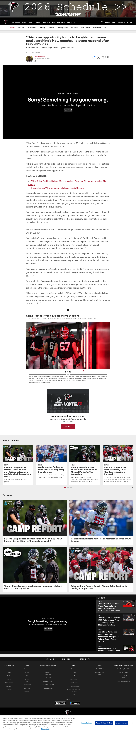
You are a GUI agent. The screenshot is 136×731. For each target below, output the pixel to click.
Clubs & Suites (74, 682)
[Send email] (102, 58)
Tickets (74, 672)
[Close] (132, 723)
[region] (68, 723)
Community (9, 686)
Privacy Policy (45, 729)
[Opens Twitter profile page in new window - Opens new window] (36, 61)
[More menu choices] (78, 22)
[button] (68, 110)
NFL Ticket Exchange (74, 686)
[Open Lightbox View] (68, 354)
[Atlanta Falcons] (68, 713)
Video (9, 672)
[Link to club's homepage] (5, 21)
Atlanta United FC (124, 672)
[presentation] (132, 488)
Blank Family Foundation (124, 669)
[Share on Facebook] (94, 58)
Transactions (27, 684)
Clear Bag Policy (47, 681)
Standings (27, 688)
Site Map (9, 689)
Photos (9, 676)
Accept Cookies (121, 723)
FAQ (74, 695)
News (9, 669)
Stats (27, 676)
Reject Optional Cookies (104, 723)
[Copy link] (107, 57)
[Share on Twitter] (98, 58)
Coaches (27, 691)
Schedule (27, 669)
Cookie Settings (86, 723)
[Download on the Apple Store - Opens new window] (60, 703)
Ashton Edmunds (40, 56)
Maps (47, 669)
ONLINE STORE (99, 669)
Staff (27, 695)
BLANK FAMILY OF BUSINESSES (123, 665)
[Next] (83, 371)
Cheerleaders (9, 682)
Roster (27, 672)
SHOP (100, 665)
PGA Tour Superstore (124, 681)
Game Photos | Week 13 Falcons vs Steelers (52, 315)
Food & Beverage (47, 688)
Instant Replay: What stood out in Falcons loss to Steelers (57, 188)
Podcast (9, 679)
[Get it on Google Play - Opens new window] (75, 704)
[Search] (102, 21)
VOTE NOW (68, 427)
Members (74, 669)
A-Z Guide (48, 677)
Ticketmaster (74, 679)
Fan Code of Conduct (48, 684)
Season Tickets (74, 676)
